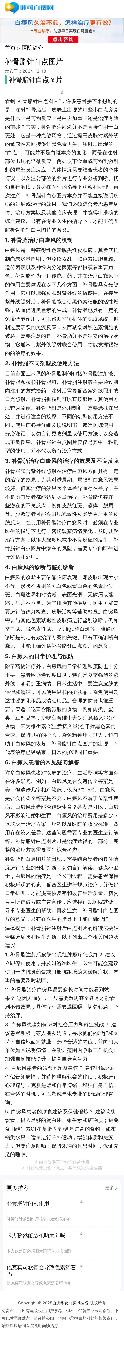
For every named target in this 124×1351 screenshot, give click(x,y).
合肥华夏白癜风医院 (70, 1302)
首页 (10, 47)
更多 (109, 1187)
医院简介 (32, 47)
